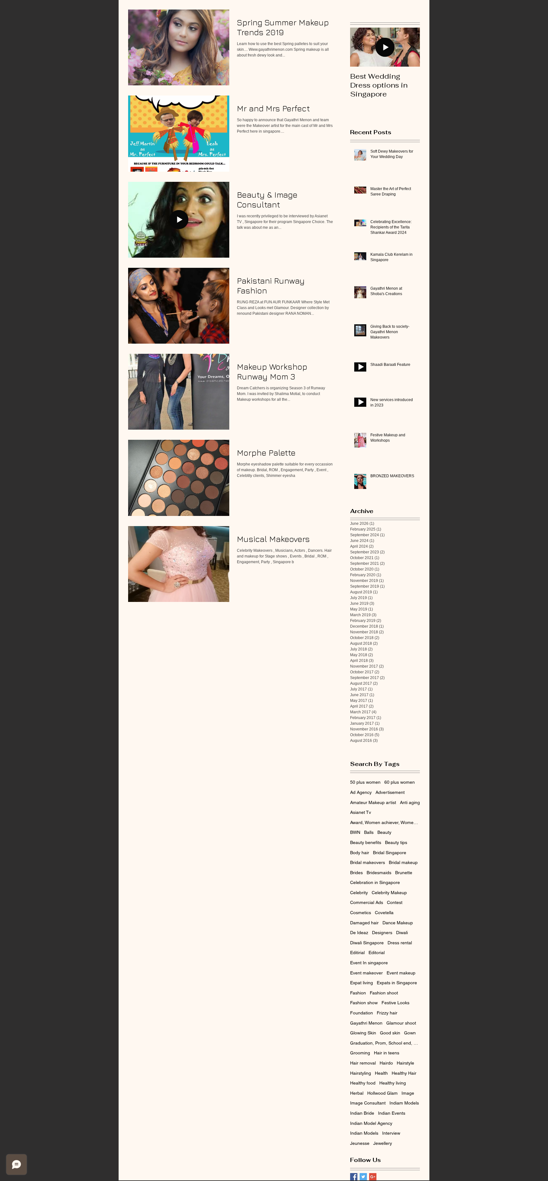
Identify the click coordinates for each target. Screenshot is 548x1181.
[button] (381, 533)
